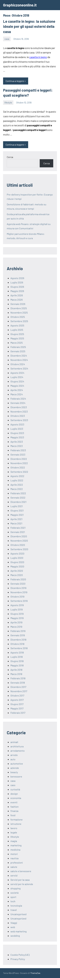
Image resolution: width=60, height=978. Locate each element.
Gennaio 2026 (17, 303)
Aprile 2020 (16, 570)
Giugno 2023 (17, 433)
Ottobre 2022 (17, 467)
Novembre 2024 (19, 359)
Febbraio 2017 (17, 712)
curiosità (15, 789)
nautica (14, 858)
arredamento (17, 750)
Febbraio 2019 (17, 630)
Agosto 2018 (17, 652)
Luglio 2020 (16, 557)
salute (13, 866)
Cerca (10, 157)
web (12, 927)
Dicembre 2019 (18, 587)
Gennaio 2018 (17, 682)
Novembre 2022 (19, 463)
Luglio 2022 (16, 480)
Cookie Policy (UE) (20, 954)
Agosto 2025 (17, 325)
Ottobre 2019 (17, 596)
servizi (14, 875)
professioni (16, 862)
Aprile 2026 (16, 295)
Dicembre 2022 (18, 458)
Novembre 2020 (19, 540)
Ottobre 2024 (17, 364)
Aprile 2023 (16, 441)
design (14, 793)
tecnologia (16, 905)
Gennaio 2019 (17, 635)
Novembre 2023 (19, 411)
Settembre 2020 (19, 549)
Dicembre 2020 (18, 536)
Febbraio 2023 (18, 450)
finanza (14, 810)
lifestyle (8, 102)
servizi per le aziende (21, 884)
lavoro (13, 828)
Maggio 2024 (17, 385)
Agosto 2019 (17, 605)
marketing (16, 845)
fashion (14, 806)
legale (13, 832)
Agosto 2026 (17, 278)
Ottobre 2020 (17, 544)
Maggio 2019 (17, 618)
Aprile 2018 (16, 669)
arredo (14, 754)
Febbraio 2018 (17, 678)
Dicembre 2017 (18, 686)
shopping (15, 888)
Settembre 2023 (19, 420)
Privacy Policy (17, 959)
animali (14, 742)
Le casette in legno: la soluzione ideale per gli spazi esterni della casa (29, 26)
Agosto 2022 (17, 476)
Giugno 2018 (17, 661)
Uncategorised (18, 914)
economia (15, 798)
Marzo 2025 (16, 342)
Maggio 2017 (17, 708)
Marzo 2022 (16, 488)
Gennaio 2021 (17, 531)
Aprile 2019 (16, 622)
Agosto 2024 (17, 372)
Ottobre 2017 (17, 695)
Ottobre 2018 (17, 643)
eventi (13, 802)
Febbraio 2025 (18, 346)
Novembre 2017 (18, 691)
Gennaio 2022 (17, 497)
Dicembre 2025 (18, 308)
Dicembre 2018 (18, 639)
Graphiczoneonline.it (20, 5)
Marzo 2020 (16, 575)
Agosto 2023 (17, 424)
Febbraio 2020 (18, 579)
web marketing (18, 931)
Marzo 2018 (16, 673)
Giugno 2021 (17, 510)
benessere (16, 776)
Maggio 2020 (17, 566)
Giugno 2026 (17, 286)
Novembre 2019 (18, 592)
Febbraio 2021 (18, 527)
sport (13, 896)
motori (14, 853)
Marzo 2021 (16, 523)
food (12, 815)
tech (12, 901)
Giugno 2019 (17, 613)
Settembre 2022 (19, 471)
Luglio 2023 (16, 428)
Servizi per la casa (20, 879)
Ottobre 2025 (17, 316)
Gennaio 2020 (17, 583)
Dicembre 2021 (18, 501)
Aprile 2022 (16, 484)
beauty (14, 772)
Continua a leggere (15, 81)
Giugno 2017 (17, 704)
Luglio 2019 (16, 609)
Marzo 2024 (16, 394)
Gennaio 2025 (17, 351)
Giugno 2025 (17, 334)
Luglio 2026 (16, 282)
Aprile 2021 (16, 519)
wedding (15, 935)
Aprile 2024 (16, 389)
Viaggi (13, 922)
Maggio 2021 (17, 514)
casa (6, 38)
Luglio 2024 (16, 377)
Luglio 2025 (16, 329)
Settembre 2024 (19, 368)
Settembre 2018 (19, 648)
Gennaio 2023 (17, 454)
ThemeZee (35, 973)
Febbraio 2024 (18, 398)
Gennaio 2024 (17, 402)
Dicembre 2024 (18, 355)
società (14, 892)
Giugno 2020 (17, 562)
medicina (15, 849)
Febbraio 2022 (18, 493)
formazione (16, 819)
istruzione (15, 823)
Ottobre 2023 (17, 415)
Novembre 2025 (19, 312)
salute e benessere (20, 871)
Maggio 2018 (17, 665)
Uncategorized (18, 918)
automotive (16, 763)
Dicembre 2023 (18, 407)
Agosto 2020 (17, 553)
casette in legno (38, 57)
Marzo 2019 (16, 626)
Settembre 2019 (19, 600)
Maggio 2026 (17, 291)
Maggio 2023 (17, 437)
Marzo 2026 (16, 299)
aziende (14, 767)
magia (13, 841)
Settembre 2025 (19, 321)
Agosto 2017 (17, 699)
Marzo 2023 (16, 445)
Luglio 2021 (16, 506)
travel (13, 909)
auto (12, 759)
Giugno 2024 (17, 381)
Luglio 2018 (16, 656)
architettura (17, 746)
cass (12, 785)
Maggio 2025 (17, 338)
